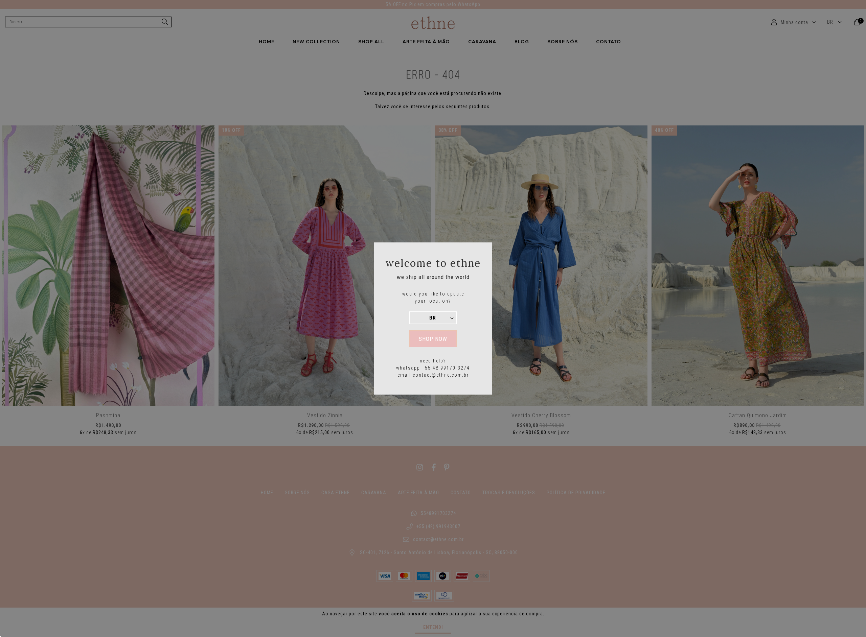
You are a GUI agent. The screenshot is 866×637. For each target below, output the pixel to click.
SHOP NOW (433, 338)
